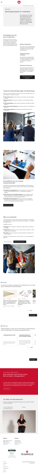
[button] (1, 2)
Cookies (4, 471)
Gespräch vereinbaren (8, 205)
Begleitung (9, 5)
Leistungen (5, 5)
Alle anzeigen (32, 359)
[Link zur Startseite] (19, 2)
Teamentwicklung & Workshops (17, 5)
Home (2, 5)
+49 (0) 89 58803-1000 (8, 407)
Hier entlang (6, 388)
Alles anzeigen (32, 315)
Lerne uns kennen (7, 241)
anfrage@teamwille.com (8, 408)
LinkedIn (23, 407)
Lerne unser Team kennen (19, 241)
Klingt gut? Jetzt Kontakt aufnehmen (27, 77)
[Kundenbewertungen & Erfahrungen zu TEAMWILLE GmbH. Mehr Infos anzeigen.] (11, 453)
